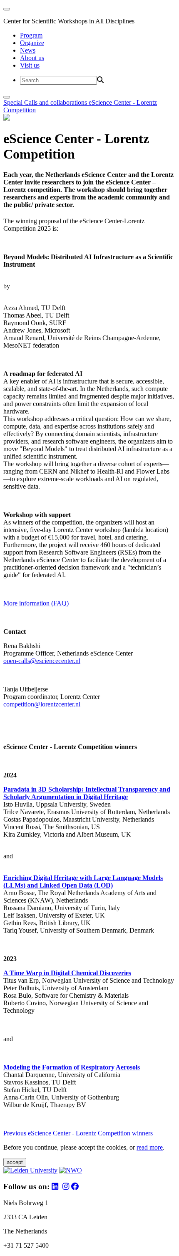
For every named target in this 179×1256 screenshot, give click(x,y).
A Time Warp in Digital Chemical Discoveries (67, 972)
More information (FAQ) (36, 603)
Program (31, 35)
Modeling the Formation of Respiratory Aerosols (71, 1067)
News (27, 50)
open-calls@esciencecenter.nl (41, 660)
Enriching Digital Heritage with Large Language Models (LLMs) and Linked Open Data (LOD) (83, 881)
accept (15, 1162)
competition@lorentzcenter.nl (41, 704)
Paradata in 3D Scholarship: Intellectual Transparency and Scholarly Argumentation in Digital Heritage (86, 793)
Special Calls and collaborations (46, 102)
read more (150, 1147)
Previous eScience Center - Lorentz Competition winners (78, 1133)
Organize (32, 42)
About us (32, 57)
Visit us (30, 65)
